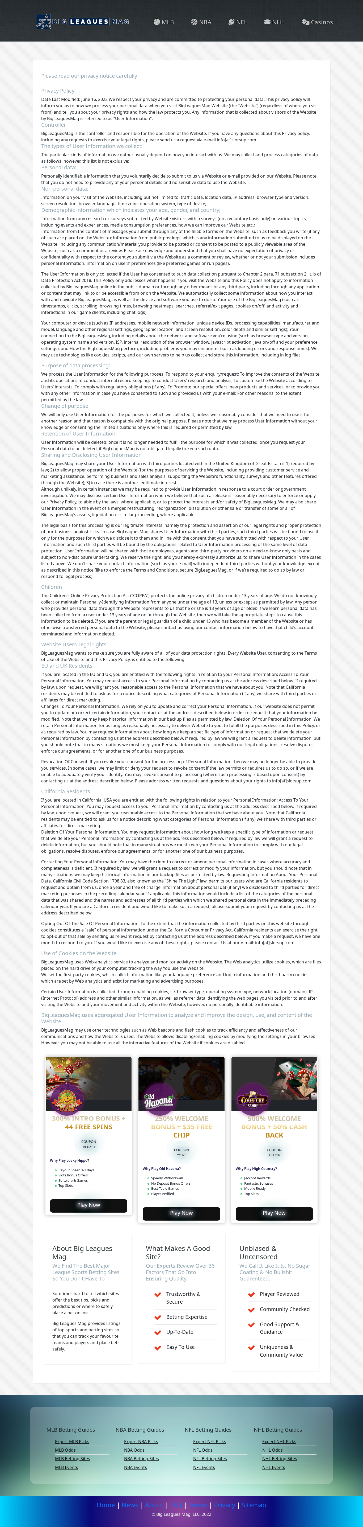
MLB (167, 22)
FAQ (176, 1504)
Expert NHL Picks (279, 1441)
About (154, 1504)
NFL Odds (203, 1450)
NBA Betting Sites (141, 1459)
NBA (204, 22)
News (130, 1504)
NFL (241, 22)
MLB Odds (65, 1450)
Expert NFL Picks (209, 1441)
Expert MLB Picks (72, 1441)
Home (106, 1504)
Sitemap (254, 1504)
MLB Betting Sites (72, 1459)
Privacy (224, 1504)
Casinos (321, 22)
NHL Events (273, 1467)
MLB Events (66, 1467)
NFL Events (204, 1467)
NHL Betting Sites (279, 1459)
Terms (198, 1504)
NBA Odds (134, 1450)
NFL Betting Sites (210, 1459)
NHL (277, 22)
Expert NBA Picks (141, 1441)
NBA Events (135, 1467)
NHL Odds (272, 1450)
